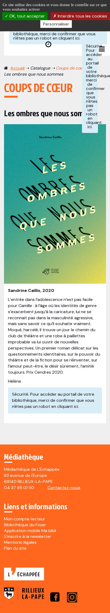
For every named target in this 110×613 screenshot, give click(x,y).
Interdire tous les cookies (82, 16)
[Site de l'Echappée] (24, 577)
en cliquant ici (66, 38)
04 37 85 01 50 (19, 487)
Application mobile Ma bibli (30, 530)
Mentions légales (20, 542)
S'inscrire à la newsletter (27, 536)
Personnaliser (56, 24)
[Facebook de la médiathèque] (55, 597)
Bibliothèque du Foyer (25, 525)
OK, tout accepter (26, 16)
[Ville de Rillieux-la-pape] (24, 597)
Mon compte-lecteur (24, 519)
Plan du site (15, 548)
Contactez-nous (64, 487)
